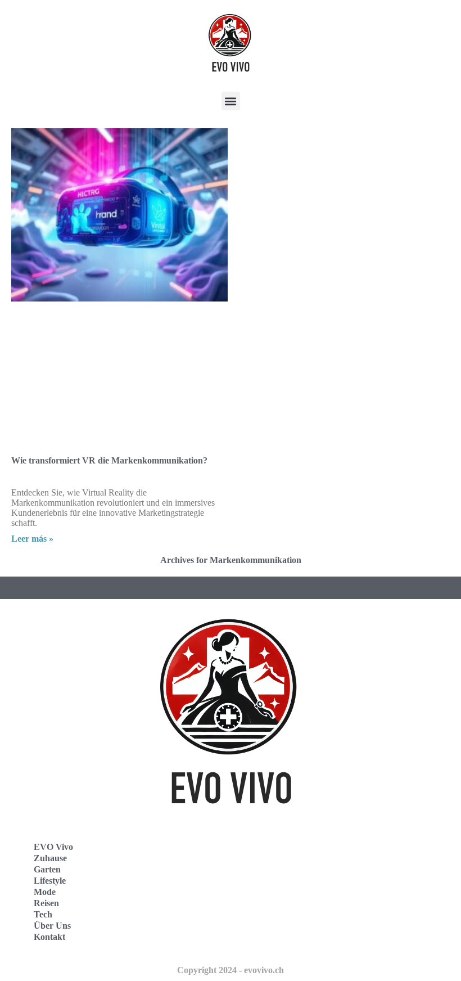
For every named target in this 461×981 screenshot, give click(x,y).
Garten (47, 869)
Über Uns (52, 925)
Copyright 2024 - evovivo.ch (230, 970)
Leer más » (32, 538)
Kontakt (49, 937)
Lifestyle (50, 880)
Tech (43, 914)
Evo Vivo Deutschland (289, 855)
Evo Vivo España (280, 879)
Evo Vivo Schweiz (281, 929)
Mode (45, 892)
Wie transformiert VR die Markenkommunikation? (109, 460)
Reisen (46, 903)
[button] (231, 101)
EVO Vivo (53, 847)
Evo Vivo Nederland (286, 904)
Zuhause (50, 858)
